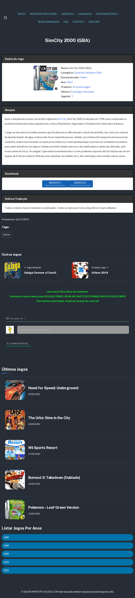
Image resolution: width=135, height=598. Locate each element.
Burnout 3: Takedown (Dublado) (54, 477)
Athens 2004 (100, 272)
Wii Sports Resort (42, 448)
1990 (6, 545)
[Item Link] (15, 390)
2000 (6, 553)
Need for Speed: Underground (53, 388)
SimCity (62, 118)
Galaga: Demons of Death (40, 272)
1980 (6, 537)
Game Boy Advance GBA (87, 72)
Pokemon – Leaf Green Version (53, 507)
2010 (6, 562)
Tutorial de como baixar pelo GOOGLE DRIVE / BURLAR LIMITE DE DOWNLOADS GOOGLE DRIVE (67, 296)
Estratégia (76, 91)
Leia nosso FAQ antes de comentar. (67, 291)
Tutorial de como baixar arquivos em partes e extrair (67, 300)
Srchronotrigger (82, 86)
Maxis (83, 77)
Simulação (88, 91)
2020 (6, 570)
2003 (69, 82)
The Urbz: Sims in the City (49, 418)
